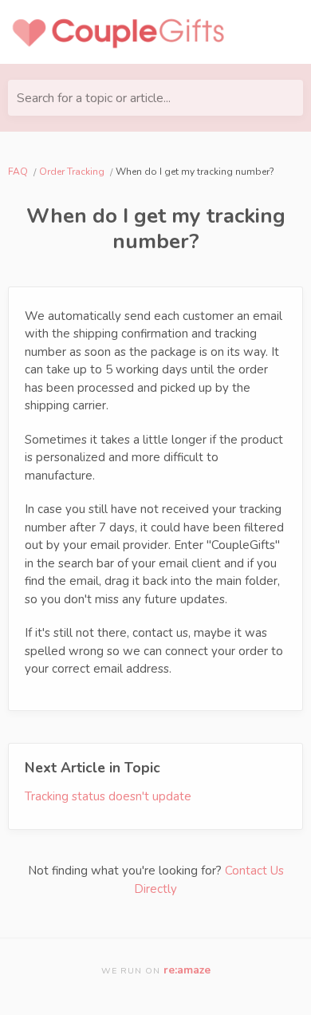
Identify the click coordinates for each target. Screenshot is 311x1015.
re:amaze (187, 969)
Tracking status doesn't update (108, 796)
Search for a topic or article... (94, 98)
